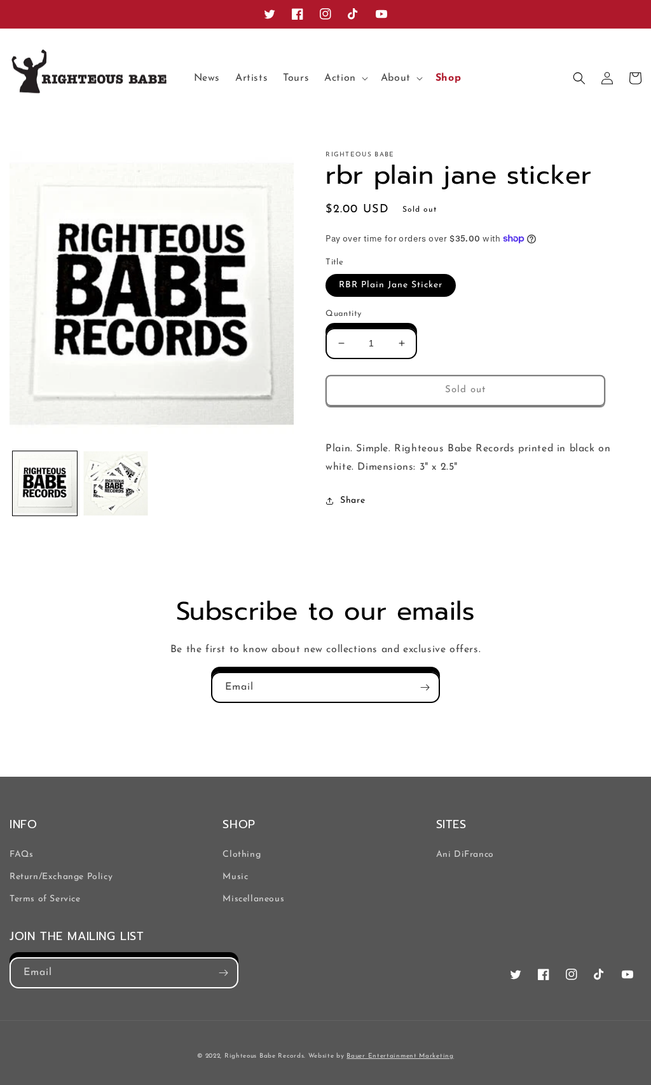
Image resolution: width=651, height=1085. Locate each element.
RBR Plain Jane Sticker (390, 285)
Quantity (343, 314)
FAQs (21, 854)
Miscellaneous (253, 899)
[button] (345, 78)
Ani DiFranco (465, 854)
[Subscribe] (425, 687)
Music (235, 877)
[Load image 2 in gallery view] (115, 483)
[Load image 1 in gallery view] (45, 483)
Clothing (242, 854)
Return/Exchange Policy (61, 877)
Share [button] (352, 500)
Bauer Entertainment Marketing (399, 1056)
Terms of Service (45, 899)
